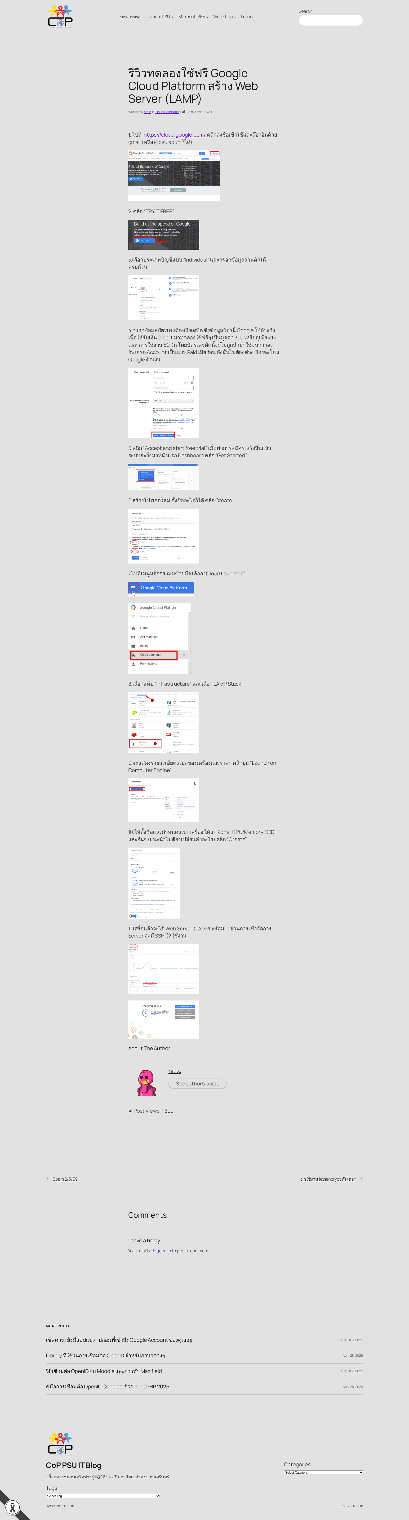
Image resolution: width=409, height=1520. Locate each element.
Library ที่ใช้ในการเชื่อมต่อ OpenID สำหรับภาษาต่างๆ (105, 1356)
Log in (247, 16)
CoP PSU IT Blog (74, 1465)
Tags (51, 1487)
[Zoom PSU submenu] (172, 16)
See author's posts (197, 1083)
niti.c (147, 112)
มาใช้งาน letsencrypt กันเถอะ (328, 1179)
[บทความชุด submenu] (144, 16)
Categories (297, 1464)
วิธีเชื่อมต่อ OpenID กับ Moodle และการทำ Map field (104, 1371)
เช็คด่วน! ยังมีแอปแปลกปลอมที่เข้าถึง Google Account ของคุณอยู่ (119, 1340)
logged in (162, 1250)
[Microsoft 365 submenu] (207, 16)
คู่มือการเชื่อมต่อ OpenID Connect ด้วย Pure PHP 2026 (107, 1387)
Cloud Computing (168, 112)
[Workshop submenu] (235, 16)
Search (305, 11)
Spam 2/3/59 (65, 1179)
